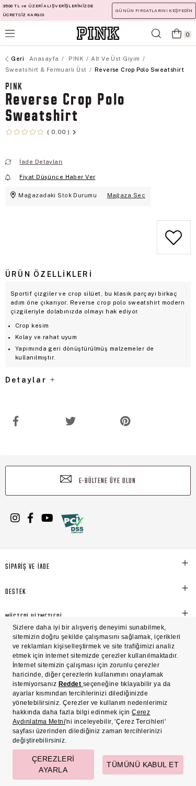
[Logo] (98, 33)
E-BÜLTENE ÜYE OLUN (106, 481)
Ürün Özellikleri (49, 274)
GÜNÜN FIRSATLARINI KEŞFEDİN (154, 10)
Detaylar (27, 380)
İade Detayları (40, 162)
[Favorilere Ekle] (173, 239)
